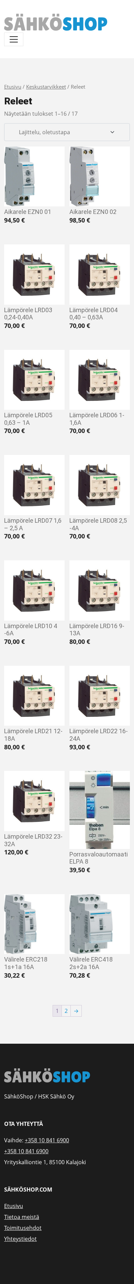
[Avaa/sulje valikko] (13, 39)
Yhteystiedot (20, 1239)
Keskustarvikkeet (46, 86)
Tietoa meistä (21, 1217)
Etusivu (12, 86)
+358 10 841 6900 (47, 1140)
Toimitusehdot (23, 1228)
